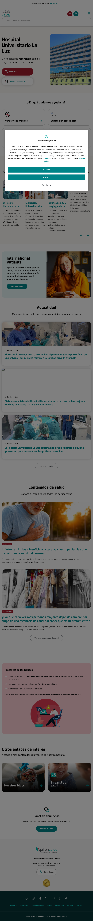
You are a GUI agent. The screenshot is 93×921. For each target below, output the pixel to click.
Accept (46, 169)
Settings (46, 185)
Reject (46, 177)
